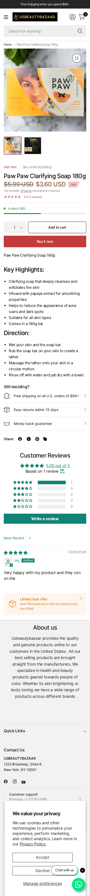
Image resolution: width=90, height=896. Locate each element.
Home (8, 44)
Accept (42, 857)
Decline (43, 870)
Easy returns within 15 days (36, 410)
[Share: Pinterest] (37, 439)
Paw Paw (10, 167)
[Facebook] (8, 782)
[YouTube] (26, 782)
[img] (15, 552)
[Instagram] (17, 782)
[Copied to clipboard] (45, 439)
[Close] (81, 598)
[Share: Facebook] (20, 439)
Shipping (26, 190)
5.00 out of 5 (58, 465)
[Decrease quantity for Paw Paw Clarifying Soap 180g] (8, 227)
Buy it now (45, 241)
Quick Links (14, 730)
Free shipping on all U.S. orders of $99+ (46, 396)
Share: (9, 439)
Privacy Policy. (33, 843)
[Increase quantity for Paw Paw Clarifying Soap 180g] (21, 227)
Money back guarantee (33, 423)
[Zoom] (76, 58)
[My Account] (72, 16)
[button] (23, 482)
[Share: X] (29, 439)
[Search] (80, 31)
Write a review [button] (45, 518)
